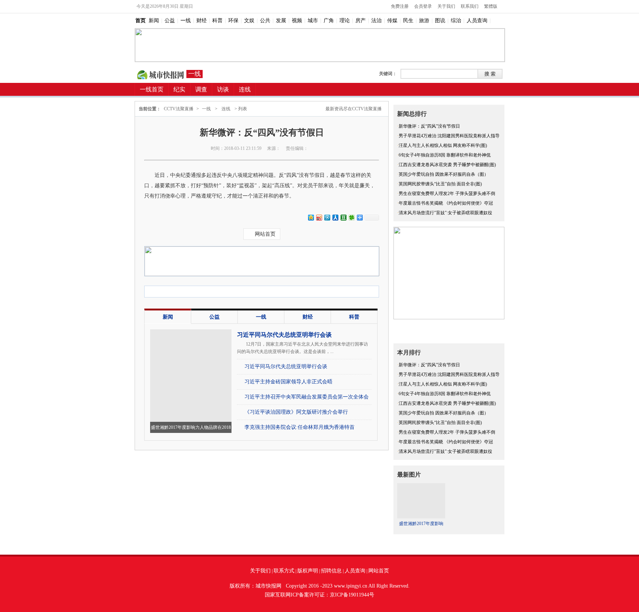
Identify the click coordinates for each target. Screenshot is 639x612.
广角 (329, 20)
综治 (456, 20)
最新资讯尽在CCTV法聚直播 (353, 108)
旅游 (424, 20)
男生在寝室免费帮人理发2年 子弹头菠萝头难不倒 (447, 193)
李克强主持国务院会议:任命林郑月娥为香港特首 (299, 427)
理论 (344, 20)
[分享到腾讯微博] (327, 217)
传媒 (392, 20)
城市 (313, 20)
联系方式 (284, 571)
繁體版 (490, 6)
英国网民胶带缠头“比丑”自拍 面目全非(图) (440, 183)
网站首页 (265, 234)
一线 (185, 20)
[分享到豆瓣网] (343, 217)
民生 (408, 20)
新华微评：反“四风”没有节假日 (429, 126)
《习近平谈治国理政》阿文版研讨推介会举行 (296, 412)
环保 (233, 20)
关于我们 (446, 6)
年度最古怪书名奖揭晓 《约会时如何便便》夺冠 (446, 203)
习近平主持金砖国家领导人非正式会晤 (288, 381)
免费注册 (400, 6)
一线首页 (151, 89)
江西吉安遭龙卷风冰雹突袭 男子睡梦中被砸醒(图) (447, 164)
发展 (281, 20)
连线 (226, 108)
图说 (440, 20)
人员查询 (477, 20)
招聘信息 (331, 571)
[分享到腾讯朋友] (351, 217)
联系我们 (470, 6)
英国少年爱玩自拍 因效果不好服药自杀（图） (443, 174)
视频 (297, 20)
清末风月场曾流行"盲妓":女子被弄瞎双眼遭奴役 (445, 212)
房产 (360, 20)
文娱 (249, 20)
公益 (170, 20)
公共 (265, 20)
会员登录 (423, 6)
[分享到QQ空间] (311, 217)
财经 (201, 20)
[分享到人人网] (335, 217)
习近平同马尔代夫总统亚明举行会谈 (284, 335)
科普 (217, 20)
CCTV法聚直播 (160, 74)
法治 (376, 20)
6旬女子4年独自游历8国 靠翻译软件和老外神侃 (445, 155)
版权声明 (307, 571)
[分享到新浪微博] (319, 217)
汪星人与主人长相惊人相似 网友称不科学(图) (443, 145)
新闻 (154, 20)
